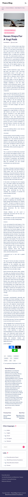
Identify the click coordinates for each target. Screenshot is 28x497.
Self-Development (9, 32)
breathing (9, 356)
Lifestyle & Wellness (10, 30)
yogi (14, 360)
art (4, 356)
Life (11, 358)
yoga (10, 360)
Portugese (9, 438)
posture (5, 360)
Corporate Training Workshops (9, 479)
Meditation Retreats (6, 481)
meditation (16, 358)
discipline (6, 358)
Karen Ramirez (10, 368)
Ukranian (9, 441)
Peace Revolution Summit (13, 462)
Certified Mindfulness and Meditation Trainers (12, 477)
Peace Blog (7, 3)
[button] (8, 407)
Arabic (8, 430)
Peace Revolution (6, 475)
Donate (8, 465)
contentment (16, 356)
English (8, 433)
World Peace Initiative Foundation (15, 460)
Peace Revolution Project (13, 457)
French (8, 435)
